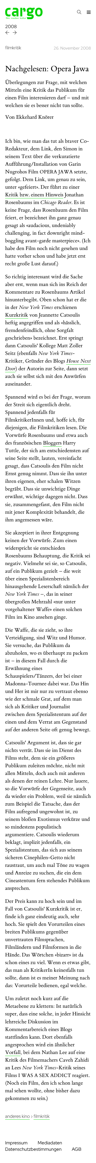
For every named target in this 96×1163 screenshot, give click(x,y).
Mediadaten (50, 1143)
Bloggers (52, 443)
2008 (11, 27)
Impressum (16, 1143)
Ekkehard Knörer (35, 117)
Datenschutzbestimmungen (33, 1149)
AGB (76, 1149)
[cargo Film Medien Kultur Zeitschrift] (24, 18)
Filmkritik (42, 1116)
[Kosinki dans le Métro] (15, 33)
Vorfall (12, 1052)
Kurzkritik (16, 315)
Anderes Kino (17, 1116)
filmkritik (13, 48)
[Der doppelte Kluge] (7, 33)
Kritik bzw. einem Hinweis (34, 195)
